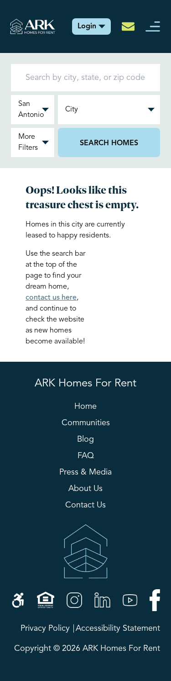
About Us (85, 489)
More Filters (28, 142)
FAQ (86, 456)
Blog (85, 439)
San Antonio (31, 109)
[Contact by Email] (128, 26)
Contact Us (85, 505)
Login (87, 26)
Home (85, 406)
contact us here (51, 297)
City (71, 109)
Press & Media (85, 472)
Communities (86, 423)
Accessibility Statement (118, 628)
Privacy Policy (45, 628)
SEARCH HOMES (109, 143)
